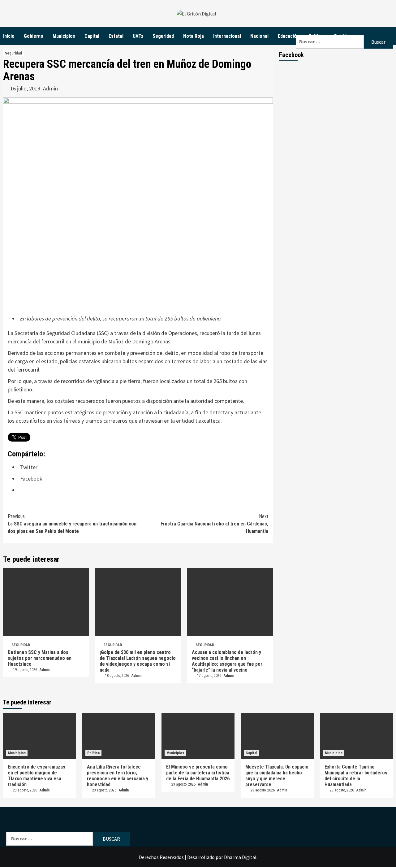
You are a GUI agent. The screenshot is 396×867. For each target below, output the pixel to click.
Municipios (64, 36)
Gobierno (33, 36)
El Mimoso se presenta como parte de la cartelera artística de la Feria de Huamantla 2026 (198, 773)
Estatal (116, 36)
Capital (91, 36)
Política (93, 753)
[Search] (344, 31)
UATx (138, 36)
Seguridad (163, 36)
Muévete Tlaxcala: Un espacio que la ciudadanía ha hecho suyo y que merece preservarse (276, 775)
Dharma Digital (240, 857)
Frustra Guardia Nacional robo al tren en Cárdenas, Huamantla (214, 523)
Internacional (227, 36)
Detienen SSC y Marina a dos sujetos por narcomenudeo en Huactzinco (39, 658)
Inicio (9, 36)
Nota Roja (193, 36)
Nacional (259, 36)
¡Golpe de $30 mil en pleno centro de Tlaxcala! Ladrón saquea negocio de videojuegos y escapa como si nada (138, 661)
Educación (288, 36)
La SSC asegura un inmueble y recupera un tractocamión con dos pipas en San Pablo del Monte (72, 523)
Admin (50, 88)
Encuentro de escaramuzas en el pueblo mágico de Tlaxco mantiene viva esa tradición (36, 775)
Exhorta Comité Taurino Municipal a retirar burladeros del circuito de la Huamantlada (356, 775)
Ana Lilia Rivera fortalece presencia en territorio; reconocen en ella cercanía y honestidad (117, 775)
